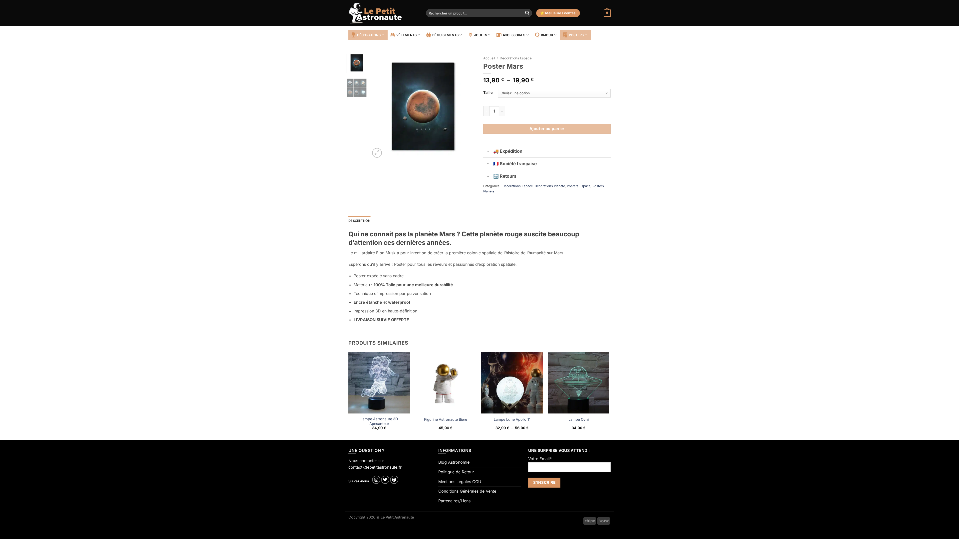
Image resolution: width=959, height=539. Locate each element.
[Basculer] (488, 151)
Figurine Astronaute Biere (445, 419)
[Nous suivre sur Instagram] (376, 480)
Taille (488, 92)
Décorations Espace (516, 58)
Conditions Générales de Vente (467, 491)
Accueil (489, 58)
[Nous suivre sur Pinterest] (394, 480)
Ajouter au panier (546, 128)
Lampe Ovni (578, 419)
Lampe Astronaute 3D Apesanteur (379, 421)
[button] (607, 13)
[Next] (467, 106)
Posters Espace (578, 186)
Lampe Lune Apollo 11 (512, 419)
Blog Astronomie (454, 462)
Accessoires (514, 35)
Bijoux (547, 35)
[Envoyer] (527, 13)
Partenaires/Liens (454, 500)
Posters (576, 35)
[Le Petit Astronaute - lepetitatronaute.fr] (383, 13)
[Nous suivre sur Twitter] (385, 480)
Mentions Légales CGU (459, 481)
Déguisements (445, 35)
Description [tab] (359, 221)
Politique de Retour (456, 471)
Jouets (480, 35)
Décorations (369, 35)
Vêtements (406, 35)
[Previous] (378, 106)
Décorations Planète (550, 186)
